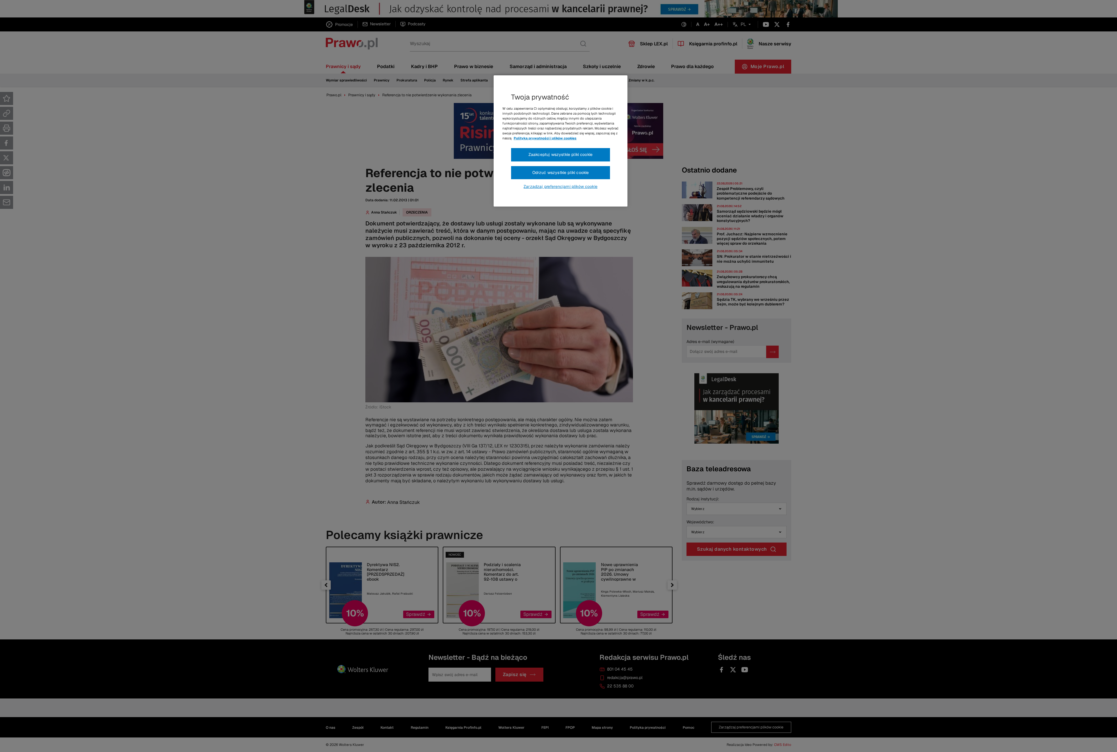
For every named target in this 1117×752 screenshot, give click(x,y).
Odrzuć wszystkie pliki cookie (560, 172)
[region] (560, 141)
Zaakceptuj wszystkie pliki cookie (561, 154)
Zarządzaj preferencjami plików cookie (560, 186)
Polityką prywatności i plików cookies (545, 138)
